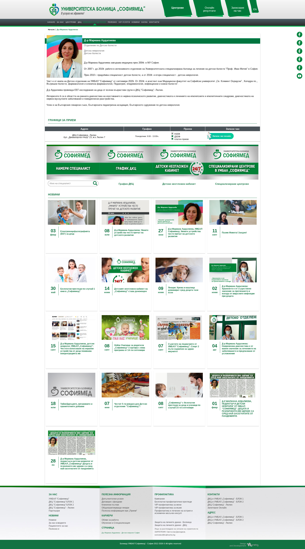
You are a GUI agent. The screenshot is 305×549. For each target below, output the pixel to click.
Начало (51, 22)
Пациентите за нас (58, 526)
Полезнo (112, 22)
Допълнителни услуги (113, 499)
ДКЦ (80, 22)
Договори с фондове (112, 502)
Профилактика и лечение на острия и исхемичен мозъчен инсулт (174, 512)
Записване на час (237, 9)
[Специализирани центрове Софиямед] (231, 163)
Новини (136, 22)
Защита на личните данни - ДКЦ (171, 525)
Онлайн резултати (209, 9)
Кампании (160, 499)
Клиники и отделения (94, 22)
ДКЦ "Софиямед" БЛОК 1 (61, 502)
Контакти (154, 22)
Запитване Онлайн (217, 508)
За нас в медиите (57, 523)
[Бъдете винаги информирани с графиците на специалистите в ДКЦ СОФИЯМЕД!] (126, 163)
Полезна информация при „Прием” (119, 511)
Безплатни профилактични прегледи (173, 502)
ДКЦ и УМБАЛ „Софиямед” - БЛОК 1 (226, 499)
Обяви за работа (110, 520)
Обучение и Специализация (116, 523)
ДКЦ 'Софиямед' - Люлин (220, 505)
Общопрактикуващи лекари (115, 508)
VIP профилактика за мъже (168, 508)
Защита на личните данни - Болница (173, 522)
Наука (144, 22)
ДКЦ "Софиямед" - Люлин (61, 508)
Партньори (54, 511)
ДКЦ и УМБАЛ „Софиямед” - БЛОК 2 (226, 502)
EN (255, 9)
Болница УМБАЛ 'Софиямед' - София (136, 543)
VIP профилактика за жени (168, 505)
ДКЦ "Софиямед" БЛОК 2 (61, 505)
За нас (60, 22)
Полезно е (54, 529)
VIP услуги (124, 22)
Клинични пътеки (110, 505)
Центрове (71, 22)
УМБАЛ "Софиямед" (59, 499)
